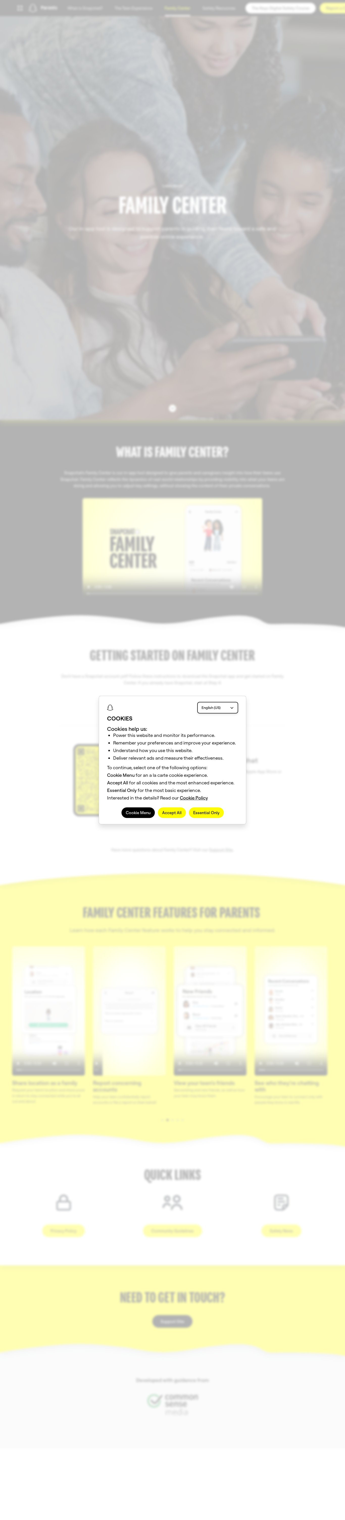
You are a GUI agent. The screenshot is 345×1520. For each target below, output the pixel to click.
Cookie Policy (194, 798)
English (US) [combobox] (211, 707)
